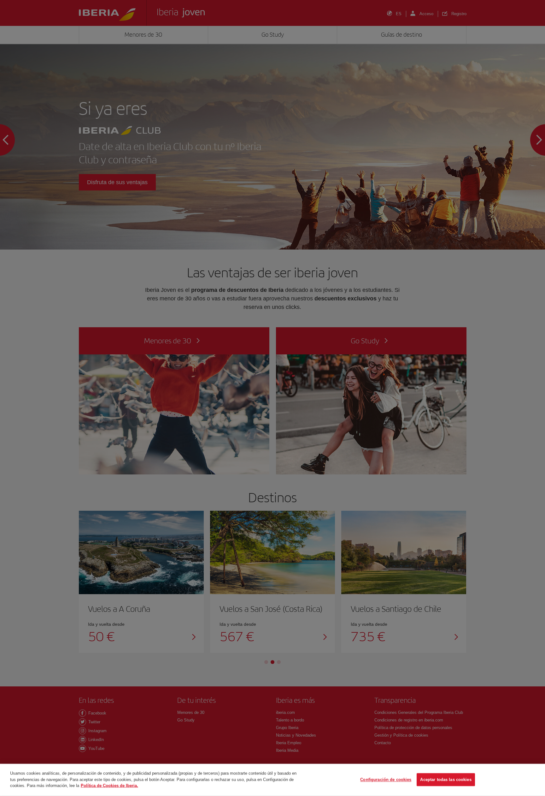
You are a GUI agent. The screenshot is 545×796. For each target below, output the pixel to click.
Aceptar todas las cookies (445, 779)
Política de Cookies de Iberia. (109, 785)
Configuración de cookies (385, 779)
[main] (272, 780)
